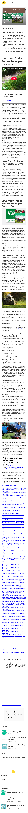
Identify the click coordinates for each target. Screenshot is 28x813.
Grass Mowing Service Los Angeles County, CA (14, 522)
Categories (22, 2)
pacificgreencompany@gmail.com (14, 467)
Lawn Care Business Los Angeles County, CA (14, 36)
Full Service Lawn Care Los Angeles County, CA (14, 488)
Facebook (19, 711)
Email (11, 717)
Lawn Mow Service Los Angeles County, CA (13, 595)
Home (13, 2)
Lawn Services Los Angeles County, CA (11, 513)
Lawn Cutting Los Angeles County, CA (11, 580)
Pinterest (19, 714)
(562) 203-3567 (7, 100)
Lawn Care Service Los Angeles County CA (14, 757)
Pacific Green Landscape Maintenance (13, 35)
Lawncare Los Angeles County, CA (13, 47)
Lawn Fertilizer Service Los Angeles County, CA (14, 601)
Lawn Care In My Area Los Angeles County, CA (13, 503)
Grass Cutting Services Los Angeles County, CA (14, 495)
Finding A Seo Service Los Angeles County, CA (13, 652)
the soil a (20, 328)
